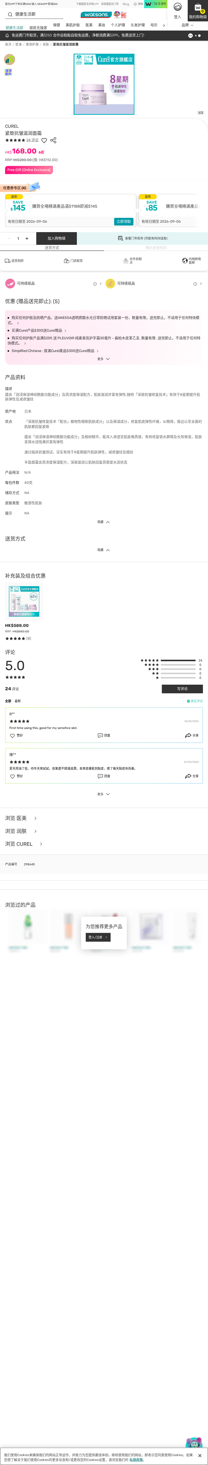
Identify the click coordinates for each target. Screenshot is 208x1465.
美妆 (101, 25)
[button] (198, 10)
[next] (164, 25)
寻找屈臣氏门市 (110, 4)
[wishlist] (44, 140)
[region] (104, 1456)
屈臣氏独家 (38, 28)
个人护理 (118, 25)
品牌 (185, 25)
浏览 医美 (16, 818)
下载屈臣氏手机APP (87, 4)
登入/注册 (95, 937)
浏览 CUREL (19, 844)
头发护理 (138, 25)
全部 (8, 701)
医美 (89, 25)
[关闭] (199, 1455)
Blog (126, 4)
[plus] (27, 238)
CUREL (12, 126)
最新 (18, 701)
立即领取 (124, 221)
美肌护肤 (73, 25)
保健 (56, 25)
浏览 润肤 (16, 831)
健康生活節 (14, 28)
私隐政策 (136, 1460)
